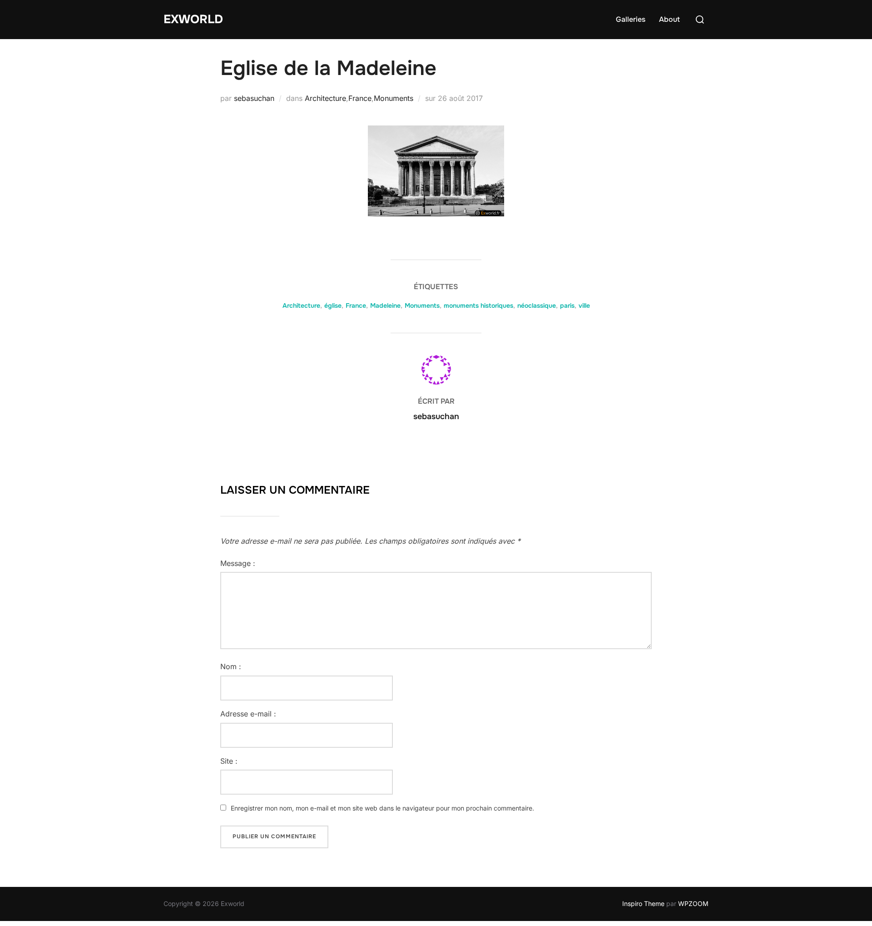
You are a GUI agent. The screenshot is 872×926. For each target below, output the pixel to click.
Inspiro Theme (643, 903)
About (669, 19)
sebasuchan (254, 98)
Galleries (630, 19)
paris (567, 305)
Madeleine (385, 305)
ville (584, 305)
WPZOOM (693, 903)
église (333, 305)
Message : (237, 563)
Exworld (193, 19)
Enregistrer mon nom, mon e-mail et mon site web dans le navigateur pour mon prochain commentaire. (382, 808)
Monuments (393, 98)
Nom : (230, 666)
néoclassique (536, 305)
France (360, 98)
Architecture (325, 98)
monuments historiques (478, 305)
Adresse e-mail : (248, 713)
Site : (229, 761)
